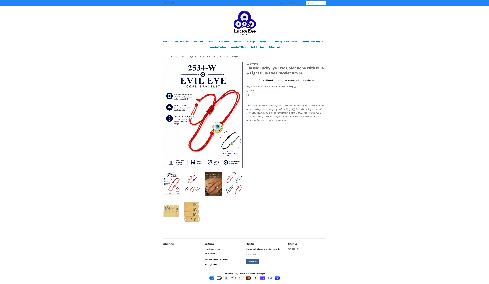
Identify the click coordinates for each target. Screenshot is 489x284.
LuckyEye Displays (218, 47)
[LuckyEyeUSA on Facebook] (293, 249)
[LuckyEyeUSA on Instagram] (297, 249)
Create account (293, 3)
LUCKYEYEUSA (168, 3)
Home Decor (265, 41)
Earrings (251, 41)
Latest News (168, 243)
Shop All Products (181, 41)
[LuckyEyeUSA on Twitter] (289, 249)
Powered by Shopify (257, 273)
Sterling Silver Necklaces (286, 41)
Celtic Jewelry (275, 47)
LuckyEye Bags (257, 47)
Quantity (250, 90)
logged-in (271, 80)
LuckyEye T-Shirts (238, 47)
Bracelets (198, 41)
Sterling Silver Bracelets (312, 41)
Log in (281, 3)
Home (166, 41)
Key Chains (224, 41)
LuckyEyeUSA (243, 273)
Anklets (211, 41)
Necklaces (238, 41)
